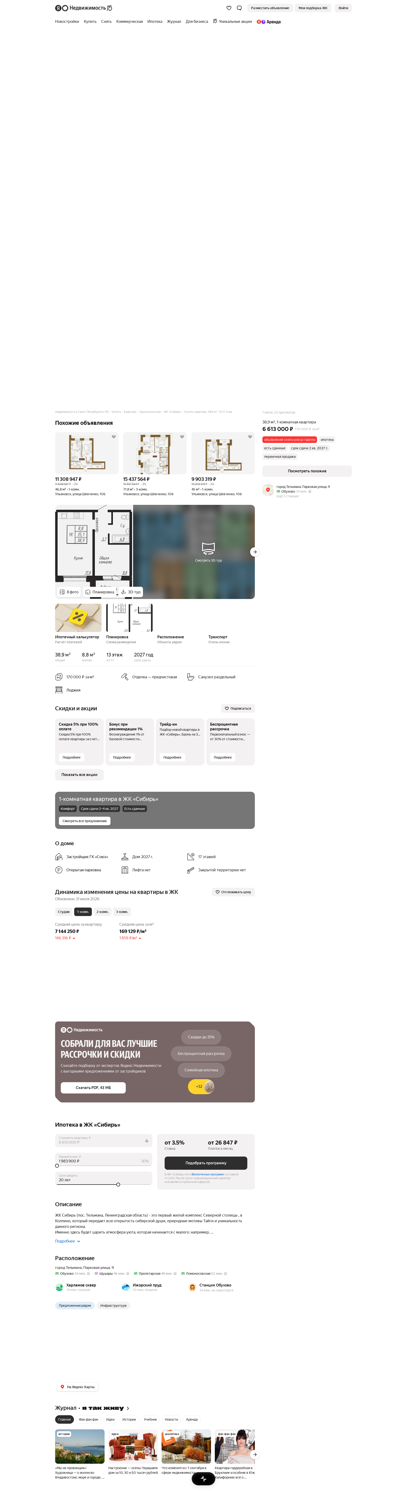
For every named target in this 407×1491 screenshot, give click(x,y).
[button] (239, 8)
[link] (343, 8)
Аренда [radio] (192, 1419)
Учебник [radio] (150, 1419)
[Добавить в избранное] (114, 437)
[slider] (103, 1166)
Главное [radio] (64, 1419)
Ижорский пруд (147, 1285)
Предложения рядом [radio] (75, 1305)
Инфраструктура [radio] (113, 1305)
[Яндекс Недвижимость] (84, 8)
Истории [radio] (129, 1419)
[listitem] (86, 690)
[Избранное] (229, 8)
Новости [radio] (171, 1419)
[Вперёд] (255, 552)
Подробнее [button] (65, 1241)
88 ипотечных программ (207, 1174)
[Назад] (55, 617)
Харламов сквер (81, 1285)
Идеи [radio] (110, 1419)
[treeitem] (68, 21)
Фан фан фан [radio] (88, 1419)
